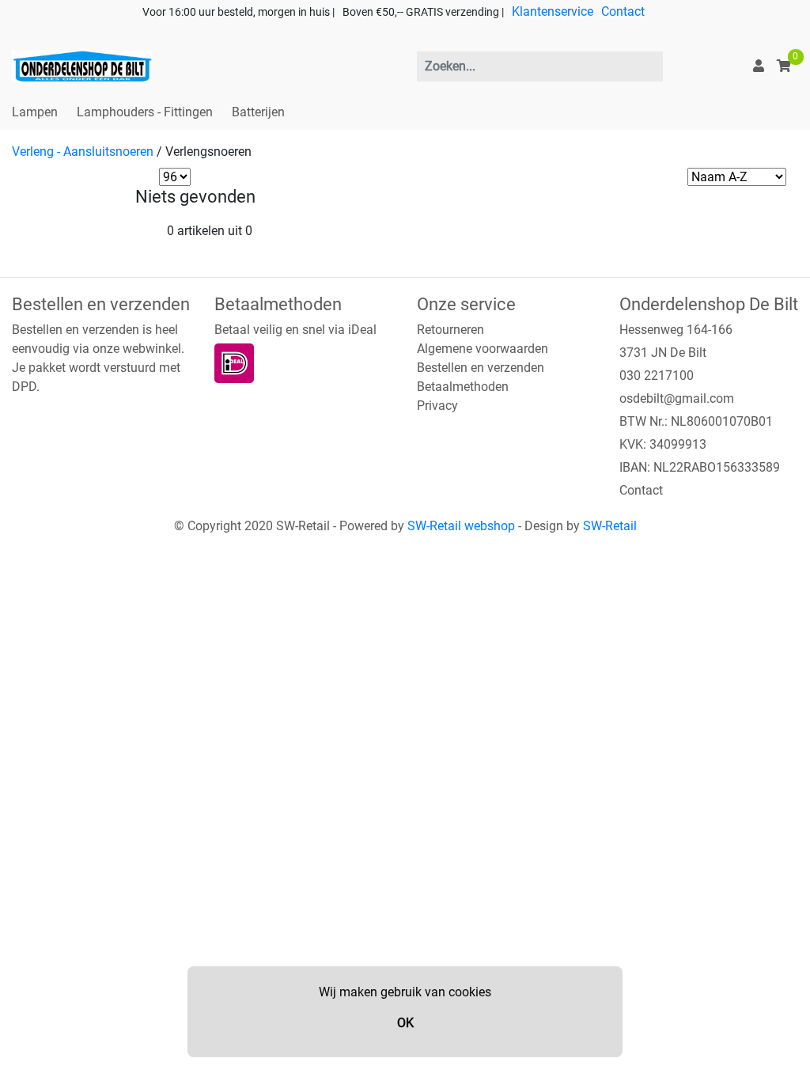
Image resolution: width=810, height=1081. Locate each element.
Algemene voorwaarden (482, 348)
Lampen (35, 111)
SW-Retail (610, 525)
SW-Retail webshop (461, 525)
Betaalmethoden (463, 386)
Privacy (437, 405)
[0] (784, 66)
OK (405, 1022)
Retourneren (450, 329)
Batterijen (258, 111)
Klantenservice (552, 11)
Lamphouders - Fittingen (145, 111)
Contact (623, 11)
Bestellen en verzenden (480, 367)
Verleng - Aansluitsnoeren (82, 151)
